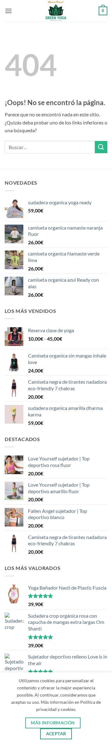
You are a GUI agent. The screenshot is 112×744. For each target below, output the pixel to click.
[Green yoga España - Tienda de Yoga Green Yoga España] (56, 11)
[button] (8, 10)
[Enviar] (101, 147)
